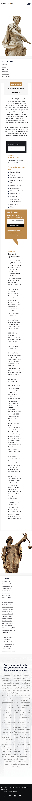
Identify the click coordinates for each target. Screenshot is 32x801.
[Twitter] (10, 796)
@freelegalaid (16, 160)
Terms (5, 792)
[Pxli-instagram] (15, 796)
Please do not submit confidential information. (14, 216)
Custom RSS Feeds (15, 163)
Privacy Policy (12, 792)
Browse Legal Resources (16, 88)
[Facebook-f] (5, 796)
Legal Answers (16, 84)
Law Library (16, 92)
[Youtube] (20, 796)
